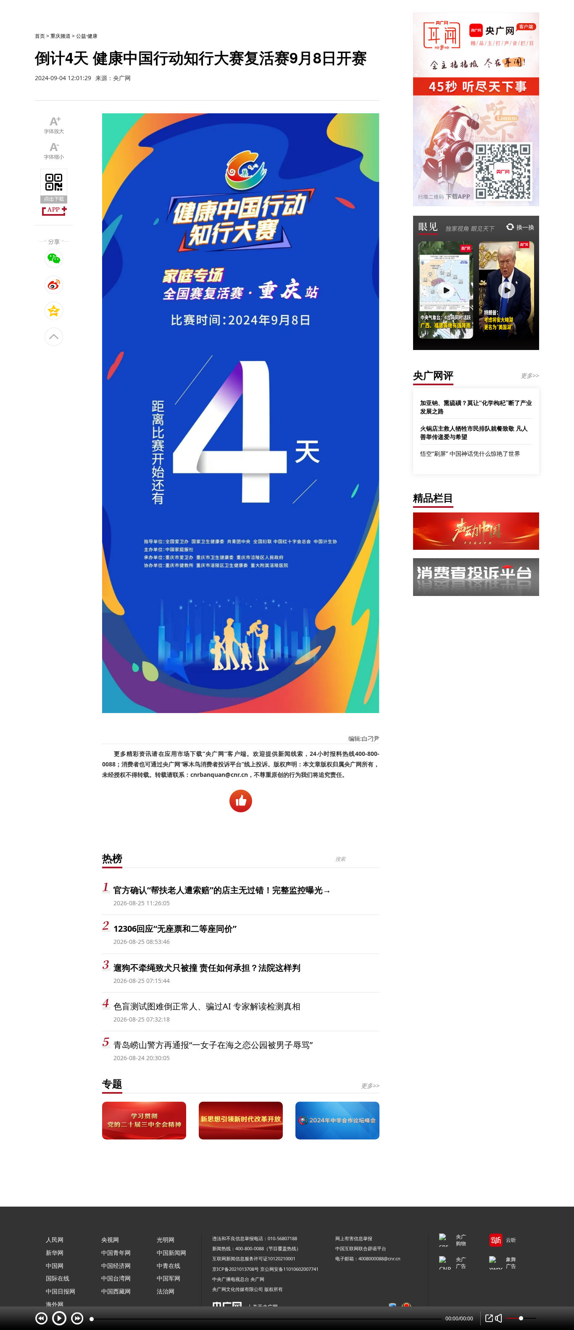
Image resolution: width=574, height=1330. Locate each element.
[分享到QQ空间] (54, 310)
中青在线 (168, 1266)
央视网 (110, 1240)
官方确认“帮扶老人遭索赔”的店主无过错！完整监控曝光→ (222, 890)
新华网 (54, 1253)
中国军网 (168, 1278)
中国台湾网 (116, 1278)
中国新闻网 (171, 1253)
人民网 (54, 1240)
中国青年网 (116, 1253)
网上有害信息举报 (353, 1238)
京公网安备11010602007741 (289, 1269)
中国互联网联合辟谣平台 (360, 1248)
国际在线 (57, 1278)
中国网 (54, 1266)
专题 (112, 1083)
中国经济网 (116, 1266)
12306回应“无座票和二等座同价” (175, 928)
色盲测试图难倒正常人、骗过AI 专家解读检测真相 (206, 1006)
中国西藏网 (116, 1291)
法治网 (165, 1291)
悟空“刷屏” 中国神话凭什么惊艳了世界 (470, 453)
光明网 (165, 1240)
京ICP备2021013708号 (235, 1269)
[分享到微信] (54, 258)
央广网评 (433, 375)
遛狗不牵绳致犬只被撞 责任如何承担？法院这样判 (206, 967)
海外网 (54, 1304)
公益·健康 (86, 35)
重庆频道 (60, 35)
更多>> (370, 1086)
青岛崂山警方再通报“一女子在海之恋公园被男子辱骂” (213, 1044)
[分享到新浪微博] (54, 284)
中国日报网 (60, 1291)
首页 (40, 35)
